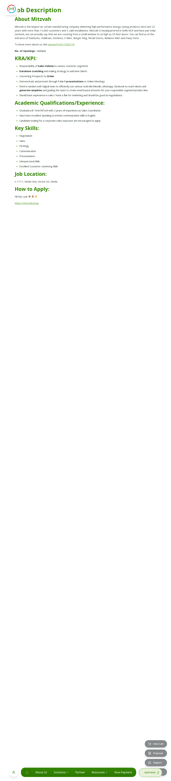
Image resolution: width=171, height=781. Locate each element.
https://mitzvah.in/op (27, 203)
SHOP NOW (149, 772)
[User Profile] (13, 772)
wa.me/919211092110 (61, 44)
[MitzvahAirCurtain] (27, 772)
